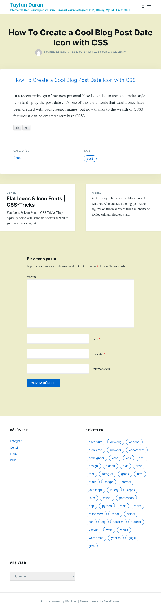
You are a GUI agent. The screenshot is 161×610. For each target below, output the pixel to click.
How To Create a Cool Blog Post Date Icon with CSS (74, 80)
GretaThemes (111, 601)
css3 (90, 158)
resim (137, 506)
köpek (131, 490)
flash (139, 466)
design (93, 466)
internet (126, 482)
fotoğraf (107, 474)
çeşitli (132, 538)
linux (92, 498)
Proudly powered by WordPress (59, 601)
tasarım (118, 522)
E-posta (98, 354)
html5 (92, 482)
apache (134, 442)
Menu (149, 7)
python (107, 506)
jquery (114, 490)
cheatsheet (136, 450)
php (91, 506)
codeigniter (96, 458)
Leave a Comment (112, 52)
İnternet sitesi (101, 368)
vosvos (93, 530)
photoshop (126, 498)
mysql (107, 498)
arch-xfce (95, 450)
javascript (95, 490)
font (91, 474)
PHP (13, 460)
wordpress (96, 538)
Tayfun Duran (26, 5)
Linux (13, 454)
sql (103, 522)
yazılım (116, 538)
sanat (115, 514)
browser (115, 450)
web (109, 530)
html (140, 474)
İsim (96, 339)
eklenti (110, 466)
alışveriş (115, 442)
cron (115, 458)
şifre (92, 546)
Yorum (31, 276)
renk (123, 506)
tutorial (136, 522)
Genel (17, 157)
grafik (125, 474)
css (128, 458)
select (131, 514)
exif (125, 466)
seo (91, 522)
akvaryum (95, 442)
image (108, 482)
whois (124, 530)
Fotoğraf (16, 441)
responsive (96, 514)
